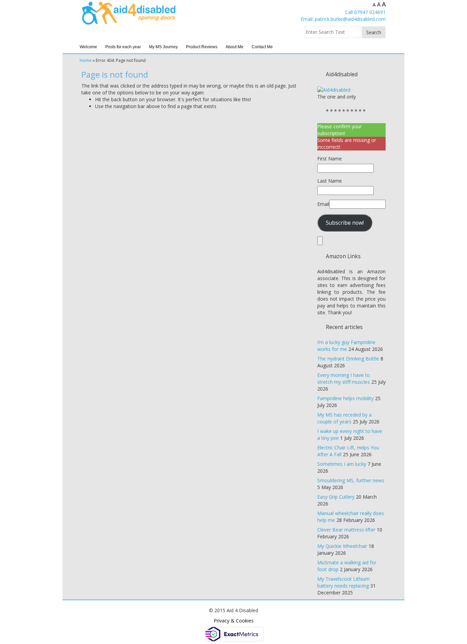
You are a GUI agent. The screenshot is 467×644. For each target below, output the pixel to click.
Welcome (88, 46)
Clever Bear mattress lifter (346, 529)
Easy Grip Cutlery (336, 497)
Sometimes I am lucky (341, 464)
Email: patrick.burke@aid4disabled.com (343, 19)
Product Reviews (201, 46)
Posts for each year (123, 46)
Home (86, 60)
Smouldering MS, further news (350, 480)
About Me (234, 46)
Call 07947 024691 (365, 12)
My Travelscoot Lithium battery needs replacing (343, 582)
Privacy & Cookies (234, 620)
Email (323, 204)
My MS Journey (163, 46)
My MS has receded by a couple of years (344, 418)
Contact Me (262, 46)
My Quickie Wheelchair (342, 546)
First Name (329, 158)
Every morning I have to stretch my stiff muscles (343, 378)
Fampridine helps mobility (345, 398)
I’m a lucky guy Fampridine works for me (346, 345)
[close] (320, 240)
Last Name (329, 181)
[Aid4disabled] (333, 89)
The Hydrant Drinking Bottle (348, 358)
